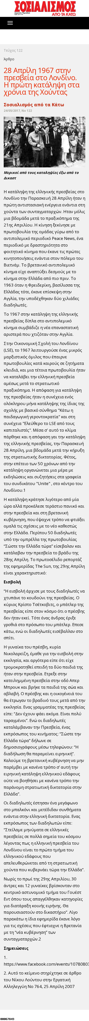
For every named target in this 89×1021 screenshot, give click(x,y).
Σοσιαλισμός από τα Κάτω (34, 105)
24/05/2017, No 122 (18, 111)
